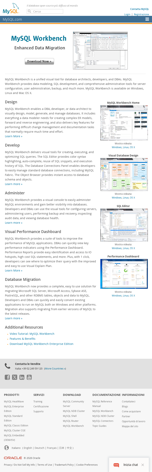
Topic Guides (99, 425)
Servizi (38, 395)
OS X (132, 147)
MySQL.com (12, 19)
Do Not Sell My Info (24, 464)
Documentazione (106, 395)
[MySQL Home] (11, 8)
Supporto (38, 411)
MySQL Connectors (102, 420)
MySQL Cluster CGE (15, 430)
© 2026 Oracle (32, 458)
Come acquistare (131, 411)
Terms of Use (44, 464)
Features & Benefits (22, 339)
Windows (117, 147)
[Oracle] (13, 458)
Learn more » (13, 184)
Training (37, 401)
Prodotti (11, 395)
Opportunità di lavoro (133, 421)
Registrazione (141, 14)
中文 (69, 448)
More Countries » (55, 368)
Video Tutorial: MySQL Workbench (32, 334)
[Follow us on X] (14, 378)
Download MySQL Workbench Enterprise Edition (41, 344)
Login (127, 14)
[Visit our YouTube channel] (29, 378)
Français (52, 448)
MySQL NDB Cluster (74, 411)
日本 (61, 448)
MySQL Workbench (73, 425)
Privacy (8, 464)
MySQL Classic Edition (16, 425)
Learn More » (13, 136)
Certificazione (41, 406)
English (28, 448)
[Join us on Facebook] (7, 378)
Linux (126, 147)
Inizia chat (131, 464)
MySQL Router (71, 420)
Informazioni (133, 395)
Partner (126, 416)
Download (72, 395)
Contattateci (128, 401)
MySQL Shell (70, 415)
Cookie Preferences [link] (87, 464)
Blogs (125, 406)
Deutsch (39, 448)
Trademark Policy (64, 464)
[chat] (116, 465)
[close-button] (143, 465)
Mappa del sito (130, 426)
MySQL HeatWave (14, 401)
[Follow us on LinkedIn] (22, 378)
